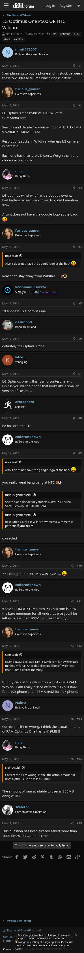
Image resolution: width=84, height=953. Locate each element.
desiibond (23, 322)
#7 (80, 374)
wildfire (18, 39)
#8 (80, 418)
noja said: (11, 256)
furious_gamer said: (18, 495)
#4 (80, 247)
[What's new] (78, 5)
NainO (20, 702)
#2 (80, 105)
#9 (80, 453)
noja (19, 171)
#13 (79, 719)
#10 (79, 566)
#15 (79, 823)
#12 (79, 646)
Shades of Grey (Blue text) (23, 930)
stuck (7, 39)
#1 (80, 66)
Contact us (10, 937)
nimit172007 (13, 34)
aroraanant (24, 401)
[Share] (74, 65)
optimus (65, 34)
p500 (77, 34)
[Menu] (6, 5)
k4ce (19, 357)
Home (7, 941)
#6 (80, 339)
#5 (80, 303)
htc (54, 34)
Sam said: (11, 655)
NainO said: (12, 768)
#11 (79, 601)
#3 (80, 188)
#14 (79, 759)
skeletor (22, 807)
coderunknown (28, 436)
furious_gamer (27, 89)
